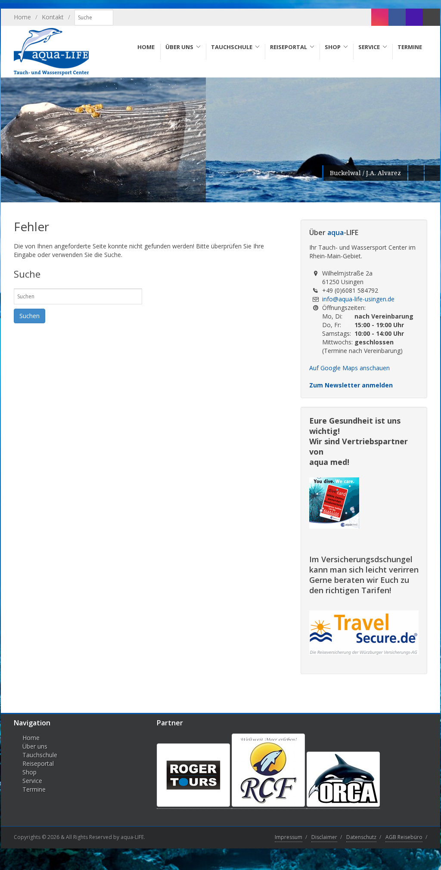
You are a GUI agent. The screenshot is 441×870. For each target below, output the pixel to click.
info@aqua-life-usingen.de (358, 299)
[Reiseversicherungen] (364, 652)
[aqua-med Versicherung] (334, 525)
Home (22, 17)
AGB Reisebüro (403, 837)
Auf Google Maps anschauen (349, 368)
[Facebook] (397, 17)
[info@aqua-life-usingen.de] (431, 17)
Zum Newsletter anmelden (351, 385)
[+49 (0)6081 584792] (414, 17)
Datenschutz (361, 837)
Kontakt (53, 17)
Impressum (288, 837)
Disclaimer (324, 837)
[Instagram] (379, 17)
